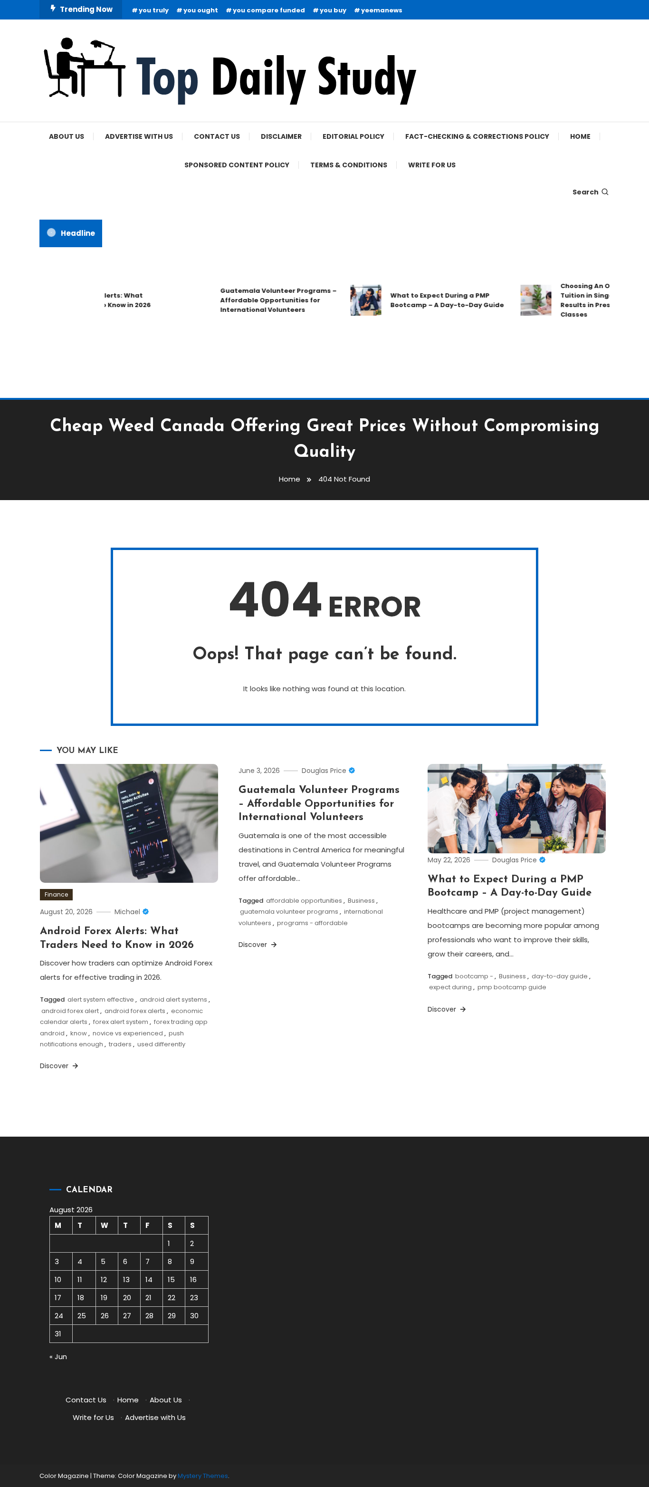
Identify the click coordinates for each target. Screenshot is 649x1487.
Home (580, 136)
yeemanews (381, 10)
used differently (161, 1044)
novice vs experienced (128, 1033)
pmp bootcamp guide (511, 987)
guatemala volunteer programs (289, 911)
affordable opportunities (304, 900)
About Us (66, 136)
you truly (154, 10)
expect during (450, 987)
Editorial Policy (353, 136)
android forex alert (70, 1010)
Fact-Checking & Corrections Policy (477, 136)
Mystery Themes (203, 1475)
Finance (56, 894)
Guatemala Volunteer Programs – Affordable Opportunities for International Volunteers (267, 300)
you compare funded (269, 10)
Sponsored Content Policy (236, 165)
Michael (127, 912)
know (78, 1033)
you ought (200, 10)
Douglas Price (324, 770)
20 (127, 1298)
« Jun (58, 1356)
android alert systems (173, 999)
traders (120, 1044)
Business (361, 900)
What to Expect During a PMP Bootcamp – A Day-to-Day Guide (436, 300)
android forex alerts (135, 1010)
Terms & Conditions (348, 165)
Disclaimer (281, 136)
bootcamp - (474, 976)
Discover (55, 1066)
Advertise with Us (139, 136)
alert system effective (100, 999)
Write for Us (432, 165)
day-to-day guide (560, 976)
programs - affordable (312, 922)
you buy (333, 10)
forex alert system (120, 1021)
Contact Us (217, 136)
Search (586, 192)
